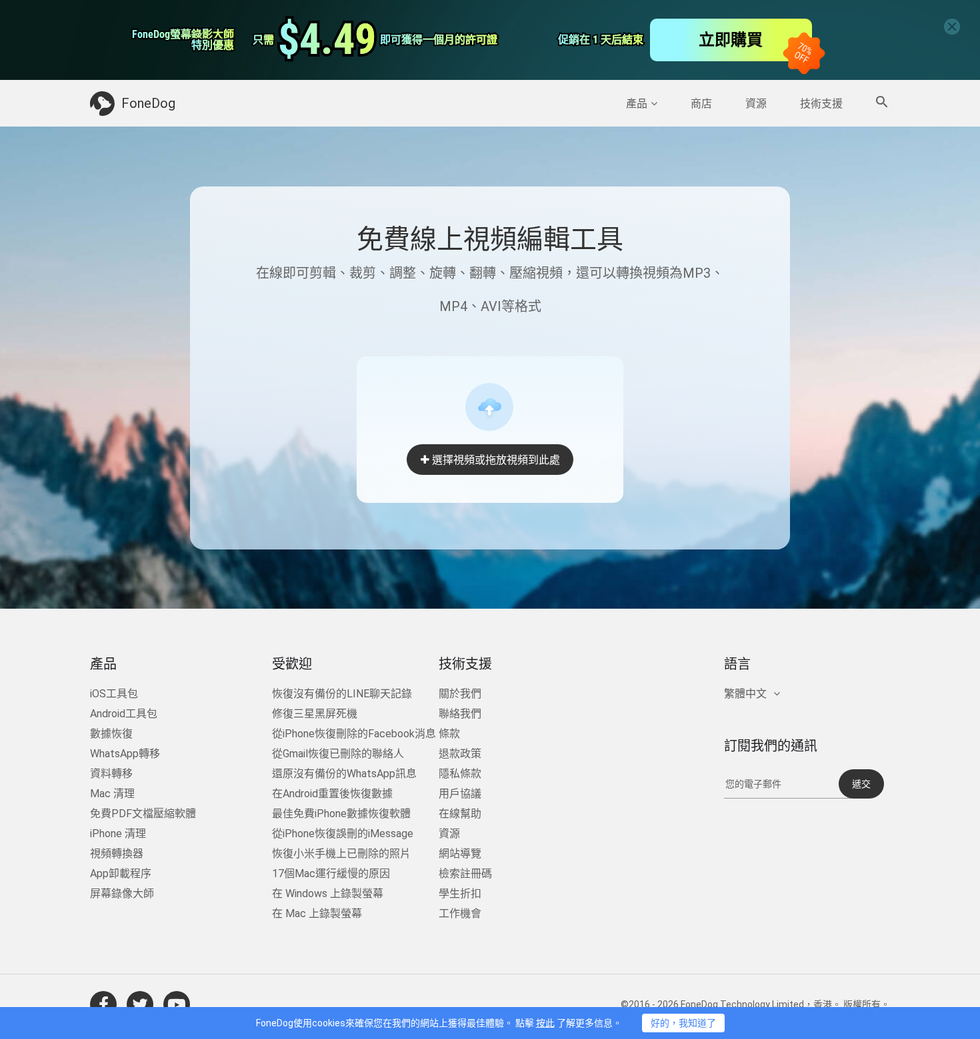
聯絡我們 (460, 713)
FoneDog (148, 103)
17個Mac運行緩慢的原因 (331, 873)
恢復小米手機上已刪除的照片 (341, 853)
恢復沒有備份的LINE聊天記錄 (342, 693)
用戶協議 (460, 793)
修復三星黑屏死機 (314, 713)
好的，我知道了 (683, 1023)
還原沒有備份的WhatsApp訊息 (344, 773)
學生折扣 (460, 893)
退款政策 (460, 753)
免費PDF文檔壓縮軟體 (143, 813)
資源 (756, 103)
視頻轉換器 (116, 853)
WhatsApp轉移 (125, 753)
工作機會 (460, 913)
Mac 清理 (112, 793)
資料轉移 (111, 773)
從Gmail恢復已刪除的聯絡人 (338, 753)
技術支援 (821, 103)
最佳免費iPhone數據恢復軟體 (341, 813)
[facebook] (103, 1004)
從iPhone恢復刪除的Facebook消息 (354, 733)
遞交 (861, 784)
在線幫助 (460, 813)
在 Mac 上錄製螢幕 (317, 913)
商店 (701, 103)
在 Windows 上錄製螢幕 (327, 893)
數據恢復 (111, 733)
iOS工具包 (114, 693)
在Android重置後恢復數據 (332, 793)
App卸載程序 (120, 873)
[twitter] (140, 1004)
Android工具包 (123, 713)
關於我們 (460, 693)
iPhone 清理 (118, 833)
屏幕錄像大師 (122, 893)
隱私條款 (460, 773)
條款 (449, 733)
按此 (545, 1023)
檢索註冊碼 (465, 873)
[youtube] (176, 1004)
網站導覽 (460, 853)
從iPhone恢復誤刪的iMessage (342, 833)
